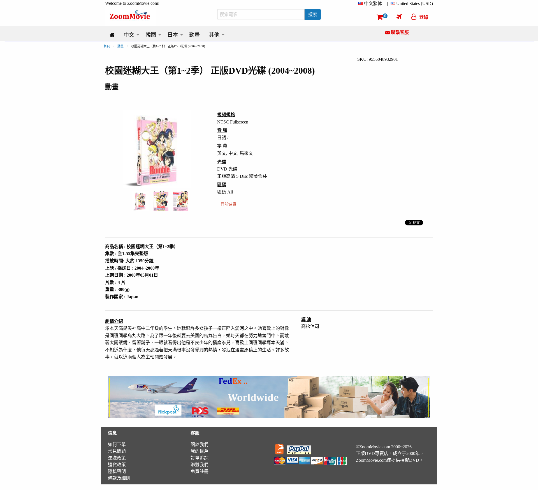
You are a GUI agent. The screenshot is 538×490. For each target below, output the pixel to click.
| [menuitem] (387, 3)
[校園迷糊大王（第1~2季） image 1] (140, 201)
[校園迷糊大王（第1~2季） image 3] (180, 201)
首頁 (107, 46)
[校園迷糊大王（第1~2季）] (140, 200)
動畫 (120, 46)
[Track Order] (399, 16)
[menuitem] (371, 3)
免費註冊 (199, 471)
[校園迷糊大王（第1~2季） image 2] (161, 201)
